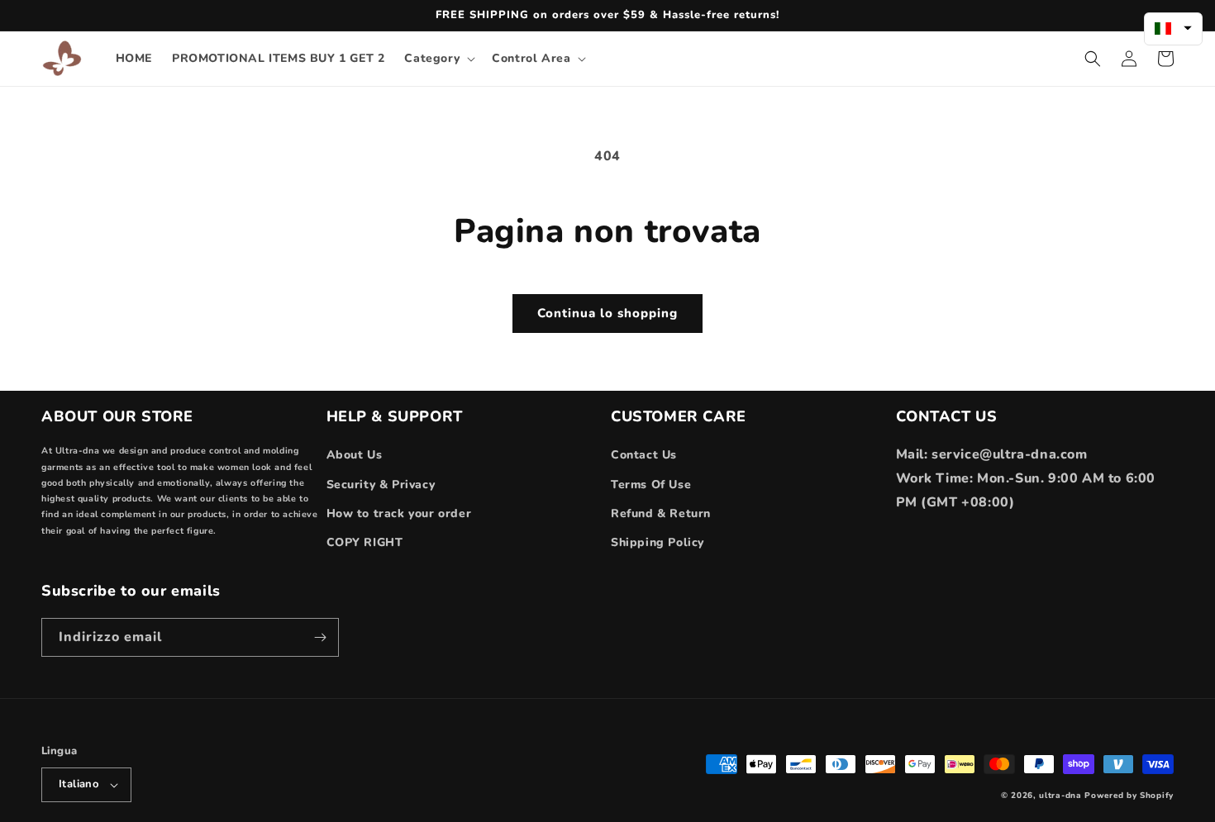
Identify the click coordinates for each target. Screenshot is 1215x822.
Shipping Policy (657, 542)
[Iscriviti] (320, 637)
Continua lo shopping (607, 313)
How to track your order (399, 513)
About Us (354, 455)
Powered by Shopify (1129, 795)
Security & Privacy (381, 484)
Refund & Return (661, 513)
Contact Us (644, 455)
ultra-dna (1060, 795)
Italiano (78, 784)
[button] (438, 58)
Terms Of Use (651, 484)
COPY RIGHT (364, 542)
